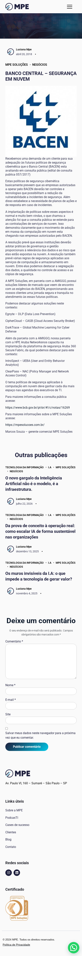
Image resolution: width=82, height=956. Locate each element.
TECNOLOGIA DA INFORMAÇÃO (24, 467)
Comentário (14, 641)
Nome (10, 685)
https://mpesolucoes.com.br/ (25, 425)
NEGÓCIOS (39, 64)
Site (7, 714)
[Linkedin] (17, 872)
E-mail (10, 700)
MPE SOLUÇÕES (16, 64)
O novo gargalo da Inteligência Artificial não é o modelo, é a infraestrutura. (33, 484)
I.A (49, 467)
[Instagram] (8, 872)
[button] (70, 7)
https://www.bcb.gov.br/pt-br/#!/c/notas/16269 (37, 407)
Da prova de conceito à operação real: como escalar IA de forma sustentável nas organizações (40, 531)
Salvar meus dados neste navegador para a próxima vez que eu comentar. (40, 735)
